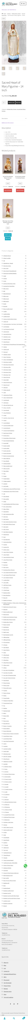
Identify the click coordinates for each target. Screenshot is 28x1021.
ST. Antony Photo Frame (9, 774)
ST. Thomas (6, 812)
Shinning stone (6, 754)
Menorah (5, 609)
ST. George (5, 784)
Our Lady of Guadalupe (8, 670)
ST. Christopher (7, 776)
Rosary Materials (7, 731)
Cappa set (5, 321)
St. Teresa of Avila (7, 809)
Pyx (4, 705)
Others (5, 667)
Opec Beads (6, 647)
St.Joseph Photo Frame (8, 814)
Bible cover (5, 296)
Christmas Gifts (7, 367)
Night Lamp (6, 632)
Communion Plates (7, 395)
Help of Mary (6, 509)
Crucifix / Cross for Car (8, 418)
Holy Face (5, 516)
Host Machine (6, 539)
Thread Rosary (6, 855)
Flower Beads (6, 478)
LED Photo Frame (7, 585)
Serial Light (6, 751)
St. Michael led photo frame (9, 802)
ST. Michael (6, 799)
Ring (4, 718)
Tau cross (5, 850)
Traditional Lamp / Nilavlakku (10, 863)
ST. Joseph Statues (7, 789)
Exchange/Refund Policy (10, 974)
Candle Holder (6, 314)
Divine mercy (6, 435)
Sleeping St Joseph (7, 761)
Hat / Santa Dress (7, 506)
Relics (4, 713)
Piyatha (5, 690)
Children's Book (7, 354)
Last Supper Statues (8, 577)
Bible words (6, 301)
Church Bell (6, 380)
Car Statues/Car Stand (8, 329)
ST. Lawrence (6, 794)
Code (4, 392)
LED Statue (6, 587)
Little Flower (6, 590)
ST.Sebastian (6, 819)
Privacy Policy (7, 985)
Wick (4, 885)
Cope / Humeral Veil (7, 397)
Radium (5, 708)
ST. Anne (5, 769)
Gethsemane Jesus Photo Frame (10, 491)
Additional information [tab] (8, 123)
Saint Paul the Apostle (8, 741)
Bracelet (5, 306)
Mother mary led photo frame (10, 617)
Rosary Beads (6, 728)
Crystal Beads (6, 423)
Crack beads (6, 400)
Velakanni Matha (7, 868)
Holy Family (6, 519)
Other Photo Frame (7, 662)
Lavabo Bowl (6, 580)
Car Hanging (6, 326)
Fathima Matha (6, 463)
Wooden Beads (6, 888)
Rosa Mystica (6, 723)
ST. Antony (5, 771)
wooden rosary (6, 901)
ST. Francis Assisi (7, 779)
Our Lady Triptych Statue (9, 678)
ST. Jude (5, 792)
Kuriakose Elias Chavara (9, 570)
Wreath (5, 906)
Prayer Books (6, 698)
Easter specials (6, 451)
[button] (24, 23)
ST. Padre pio (6, 804)
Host (4, 537)
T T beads (5, 845)
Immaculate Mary (7, 542)
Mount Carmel (6, 624)
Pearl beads (6, 680)
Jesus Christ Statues (8, 552)
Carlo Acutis (6, 331)
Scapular (5, 746)
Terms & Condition (8, 997)
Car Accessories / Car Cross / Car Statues (12, 324)
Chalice (5, 347)
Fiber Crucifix (6, 468)
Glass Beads (6, 496)
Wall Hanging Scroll (7, 875)
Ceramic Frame (6, 339)
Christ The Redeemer (8, 359)
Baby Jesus (6, 288)
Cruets (4, 420)
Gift (4, 494)
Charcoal (5, 352)
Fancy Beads (6, 461)
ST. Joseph (5, 787)
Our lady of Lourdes (8, 672)
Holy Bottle (6, 511)
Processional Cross (7, 703)
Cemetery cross (7, 336)
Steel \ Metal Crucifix (8, 827)
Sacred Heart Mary (21, 109)
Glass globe (6, 499)
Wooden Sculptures (7, 903)
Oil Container (6, 642)
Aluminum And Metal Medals (10, 273)
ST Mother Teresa (7, 766)
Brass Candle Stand (7, 309)
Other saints (6, 665)
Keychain (5, 565)
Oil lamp (5, 645)
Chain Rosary (6, 342)
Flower (4, 476)
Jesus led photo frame (8, 557)
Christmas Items (7, 369)
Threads (5, 858)
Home (4, 13)
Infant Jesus (6, 549)
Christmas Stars (7, 372)
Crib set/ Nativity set (8, 405)
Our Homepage (7, 983)
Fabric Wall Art (6, 458)
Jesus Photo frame (7, 560)
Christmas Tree (6, 375)
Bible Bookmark (7, 293)
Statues (9, 13)
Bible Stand (6, 299)
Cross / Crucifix (6, 407)
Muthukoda (6, 627)
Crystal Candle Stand (8, 425)
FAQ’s (5, 977)
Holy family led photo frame (10, 522)
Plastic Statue (6, 693)
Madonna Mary (6, 592)
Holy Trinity (6, 529)
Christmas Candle (7, 362)
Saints (4, 743)
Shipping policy (7, 991)
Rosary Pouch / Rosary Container (11, 733)
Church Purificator (7, 382)
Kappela (5, 562)
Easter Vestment (7, 453)
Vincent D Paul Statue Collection (11, 873)
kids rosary (6, 567)
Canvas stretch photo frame (10, 319)
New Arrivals (6, 629)
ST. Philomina (6, 807)
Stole (4, 835)
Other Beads (6, 655)
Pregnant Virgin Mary (8, 700)
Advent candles (7, 258)
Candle (5, 311)
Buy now (18, 102)
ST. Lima (5, 797)
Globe (4, 501)
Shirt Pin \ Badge (7, 756)
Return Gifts (6, 716)
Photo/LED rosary (7, 688)
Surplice (5, 842)
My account (6, 980)
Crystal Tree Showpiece (8, 430)
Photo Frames (6, 683)
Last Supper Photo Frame (9, 575)
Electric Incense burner (8, 456)
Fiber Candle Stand (7, 466)
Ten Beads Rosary (7, 852)
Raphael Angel (6, 711)
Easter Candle (6, 445)
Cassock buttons (7, 334)
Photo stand (6, 685)
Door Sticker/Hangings (8, 440)
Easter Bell (5, 443)
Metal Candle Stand (7, 612)
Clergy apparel (6, 390)
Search (14, 1018)
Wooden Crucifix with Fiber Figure (11, 895)
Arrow (4, 281)
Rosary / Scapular (7, 726)
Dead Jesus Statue (7, 433)
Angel (4, 276)
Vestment (5, 870)
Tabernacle (6, 847)
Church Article (6, 377)
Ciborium (5, 387)
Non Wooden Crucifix (8, 634)
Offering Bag (6, 637)
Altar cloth (5, 268)
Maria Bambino (6, 595)
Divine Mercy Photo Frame (9, 438)
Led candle (5, 582)
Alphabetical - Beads (8, 263)
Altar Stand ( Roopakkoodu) (9, 271)
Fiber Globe (6, 471)
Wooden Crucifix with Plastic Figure (11, 898)
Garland (5, 483)
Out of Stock (7, 190)
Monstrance (6, 614)
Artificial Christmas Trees (9, 283)
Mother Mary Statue (16, 13)
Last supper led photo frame (10, 572)
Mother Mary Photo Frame (9, 619)
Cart (5, 968)
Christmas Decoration (8, 364)
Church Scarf (6, 385)
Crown (4, 415)
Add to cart (11, 102)
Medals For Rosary (7, 600)
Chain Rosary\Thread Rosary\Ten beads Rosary (14, 344)
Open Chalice (6, 650)
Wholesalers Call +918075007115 (9, 9)
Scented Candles (7, 749)
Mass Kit (5, 597)
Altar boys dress (7, 266)
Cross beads (6, 410)
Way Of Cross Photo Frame (9, 880)
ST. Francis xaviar (7, 781)
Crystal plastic (6, 428)
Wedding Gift (6, 883)
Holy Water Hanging (8, 532)
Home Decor (6, 534)
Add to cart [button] (8, 235)
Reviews (6, 988)
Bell (4, 291)
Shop (5, 994)
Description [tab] (5, 118)
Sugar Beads (6, 840)
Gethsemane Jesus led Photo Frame (11, 489)
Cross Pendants (7, 413)
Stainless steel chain (8, 822)
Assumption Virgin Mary (8, 286)
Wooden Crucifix (7, 893)
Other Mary (6, 660)
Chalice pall (6, 349)
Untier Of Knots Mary (8, 865)
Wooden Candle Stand (8, 890)
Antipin (5, 278)
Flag (4, 473)
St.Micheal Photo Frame (8, 817)
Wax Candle (6, 878)
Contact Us (6, 971)
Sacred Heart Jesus (7, 736)
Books (4, 304)
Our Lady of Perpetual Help (9, 675)
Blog (5, 965)
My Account (4, 1018)
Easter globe (6, 448)
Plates (4, 695)
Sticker (5, 832)
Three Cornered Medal (8, 860)
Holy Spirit (5, 527)
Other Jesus (6, 657)
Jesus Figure (6, 554)
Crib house (5, 402)
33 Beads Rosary (7, 255)
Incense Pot (6, 547)
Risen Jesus (6, 721)
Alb (4, 260)
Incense (5, 544)
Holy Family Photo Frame (9, 524)
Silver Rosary (6, 759)
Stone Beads (6, 837)
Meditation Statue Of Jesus (9, 607)
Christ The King (7, 357)
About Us (6, 962)
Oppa (4, 652)
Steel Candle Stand (7, 830)
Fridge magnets (7, 481)
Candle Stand (6, 316)
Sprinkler (5, 764)
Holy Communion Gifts (8, 514)
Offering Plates (6, 640)
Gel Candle (5, 486)
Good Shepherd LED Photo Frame (11, 504)
